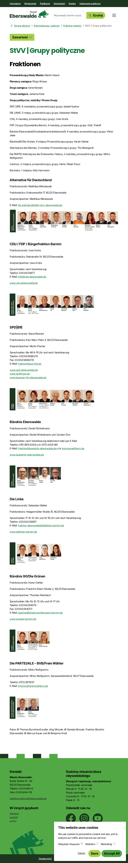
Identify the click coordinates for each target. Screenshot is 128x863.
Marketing (106, 844)
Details (81, 853)
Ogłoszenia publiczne (90, 3)
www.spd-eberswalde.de (24, 370)
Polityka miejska (72, 25)
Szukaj (98, 15)
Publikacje (45, 3)
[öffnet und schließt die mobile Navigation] (114, 15)
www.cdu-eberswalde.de (24, 282)
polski (13, 821)
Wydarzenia (30, 3)
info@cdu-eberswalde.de (32, 276)
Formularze (15, 3)
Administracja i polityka (46, 25)
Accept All (112, 853)
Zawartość (20, 37)
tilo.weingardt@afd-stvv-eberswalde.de (40, 205)
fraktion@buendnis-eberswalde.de (37, 448)
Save (94, 853)
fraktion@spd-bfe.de (29, 363)
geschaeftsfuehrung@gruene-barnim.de (40, 612)
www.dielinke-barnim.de (23, 531)
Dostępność (45, 858)
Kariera (72, 3)
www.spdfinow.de (20, 373)
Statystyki (68, 844)
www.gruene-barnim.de (23, 618)
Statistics (90, 844)
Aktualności (59, 3)
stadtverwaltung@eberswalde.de (28, 798)
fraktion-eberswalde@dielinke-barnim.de (41, 525)
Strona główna (22, 25)
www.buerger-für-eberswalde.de (28, 377)
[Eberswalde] (29, 14)
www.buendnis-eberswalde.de (27, 454)
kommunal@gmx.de (73, 448)
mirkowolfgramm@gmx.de (33, 685)
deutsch (14, 813)
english (14, 817)
